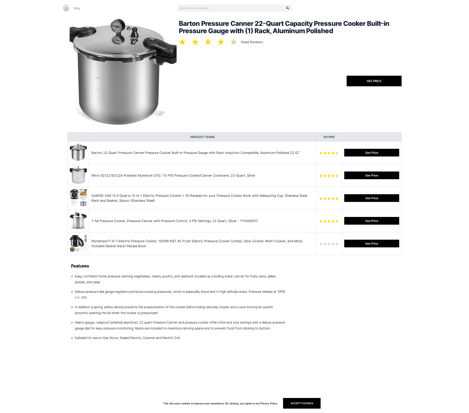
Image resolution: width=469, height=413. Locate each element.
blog (77, 8)
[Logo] (66, 8)
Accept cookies (302, 403)
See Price (374, 81)
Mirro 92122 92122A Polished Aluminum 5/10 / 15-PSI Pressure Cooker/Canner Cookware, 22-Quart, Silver (173, 175)
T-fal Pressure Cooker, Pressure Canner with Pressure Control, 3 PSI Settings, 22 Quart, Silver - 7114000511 (174, 221)
